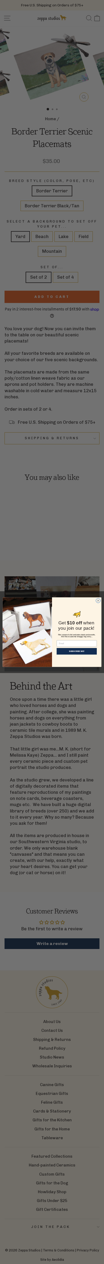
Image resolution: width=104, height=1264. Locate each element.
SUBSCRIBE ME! (77, 651)
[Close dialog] (98, 600)
